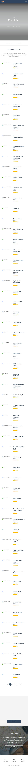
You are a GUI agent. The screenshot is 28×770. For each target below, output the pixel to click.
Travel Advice (18, 43)
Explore (8, 26)
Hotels (8, 43)
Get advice (14, 746)
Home (5, 759)
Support (14, 761)
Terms (22, 761)
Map (12, 43)
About (22, 759)
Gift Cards (5, 761)
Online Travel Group (15, 765)
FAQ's (14, 759)
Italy (13, 26)
